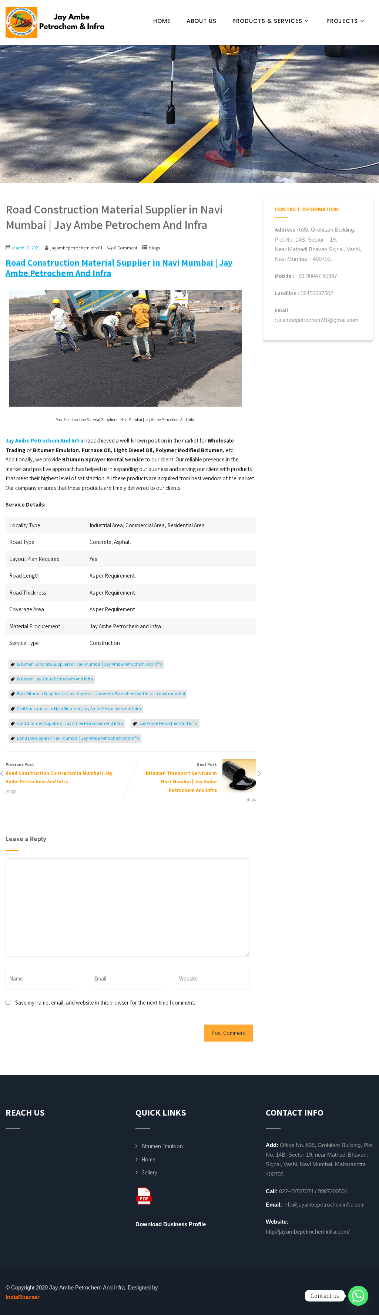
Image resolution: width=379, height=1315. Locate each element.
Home (162, 21)
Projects (342, 21)
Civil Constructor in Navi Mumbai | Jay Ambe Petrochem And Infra (79, 708)
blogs (154, 247)
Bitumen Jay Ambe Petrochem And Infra (55, 679)
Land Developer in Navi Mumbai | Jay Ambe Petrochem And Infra (78, 738)
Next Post (181, 777)
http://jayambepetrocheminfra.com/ (308, 1231)
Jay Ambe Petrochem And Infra (168, 723)
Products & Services (267, 21)
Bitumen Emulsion (162, 1146)
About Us (202, 21)
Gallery (149, 1172)
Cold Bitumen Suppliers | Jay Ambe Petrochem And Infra (70, 723)
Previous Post (59, 773)
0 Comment (125, 247)
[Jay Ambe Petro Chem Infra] (55, 22)
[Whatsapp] (358, 1296)
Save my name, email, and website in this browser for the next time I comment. (105, 1002)
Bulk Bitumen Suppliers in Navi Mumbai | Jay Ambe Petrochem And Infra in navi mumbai (101, 693)
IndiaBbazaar (23, 1297)
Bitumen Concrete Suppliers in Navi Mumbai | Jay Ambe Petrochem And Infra (89, 664)
